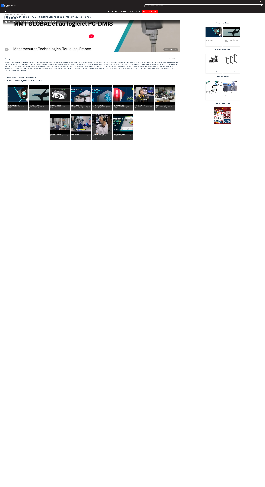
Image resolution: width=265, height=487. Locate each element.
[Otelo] (222, 116)
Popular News (223, 77)
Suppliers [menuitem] (114, 11)
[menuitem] (5, 11)
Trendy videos (222, 23)
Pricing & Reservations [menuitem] (150, 11)
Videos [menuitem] (138, 11)
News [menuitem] (131, 11)
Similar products (222, 50)
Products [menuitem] (123, 11)
